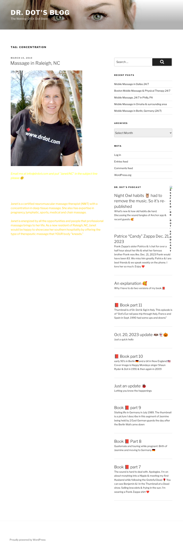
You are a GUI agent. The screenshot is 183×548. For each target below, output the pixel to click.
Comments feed (123, 168)
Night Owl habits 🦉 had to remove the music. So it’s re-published (139, 201)
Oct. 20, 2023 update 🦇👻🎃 (141, 334)
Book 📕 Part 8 (128, 441)
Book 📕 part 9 (127, 407)
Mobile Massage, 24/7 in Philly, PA (133, 97)
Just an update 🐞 (130, 386)
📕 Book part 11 (128, 305)
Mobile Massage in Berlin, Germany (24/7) (138, 110)
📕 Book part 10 (128, 356)
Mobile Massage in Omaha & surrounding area (140, 104)
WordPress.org (122, 174)
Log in (117, 154)
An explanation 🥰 (130, 283)
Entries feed (121, 161)
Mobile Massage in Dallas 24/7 (131, 84)
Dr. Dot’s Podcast (127, 187)
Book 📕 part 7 (127, 467)
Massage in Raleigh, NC (35, 63)
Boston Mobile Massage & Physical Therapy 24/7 (142, 90)
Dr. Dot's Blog (40, 12)
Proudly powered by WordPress (28, 539)
